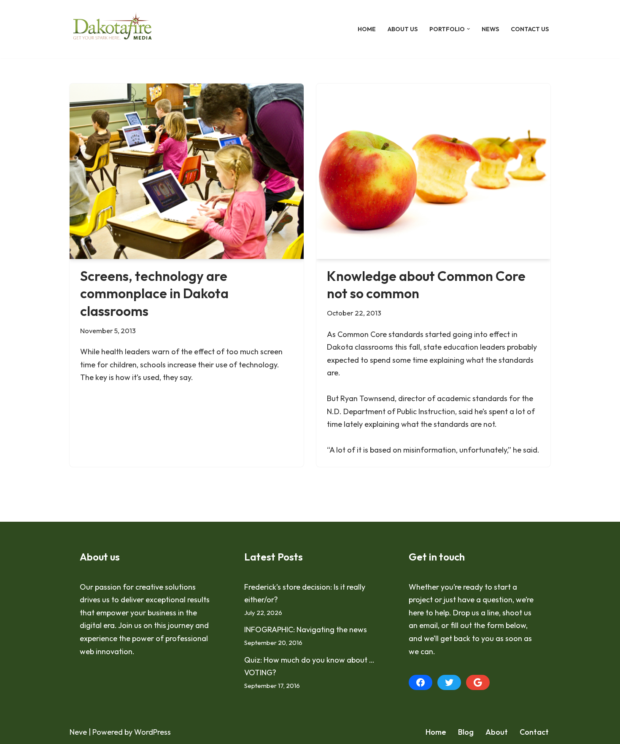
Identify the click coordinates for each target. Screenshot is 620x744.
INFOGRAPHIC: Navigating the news (305, 629)
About (496, 732)
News (490, 29)
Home (367, 29)
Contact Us (530, 29)
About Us (403, 29)
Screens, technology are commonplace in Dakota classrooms (154, 293)
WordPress (152, 732)
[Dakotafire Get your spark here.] (112, 29)
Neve (78, 732)
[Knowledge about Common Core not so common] (433, 171)
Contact (534, 732)
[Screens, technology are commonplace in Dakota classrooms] (187, 171)
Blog (466, 732)
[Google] (478, 682)
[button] (468, 28)
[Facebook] (420, 682)
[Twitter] (449, 682)
